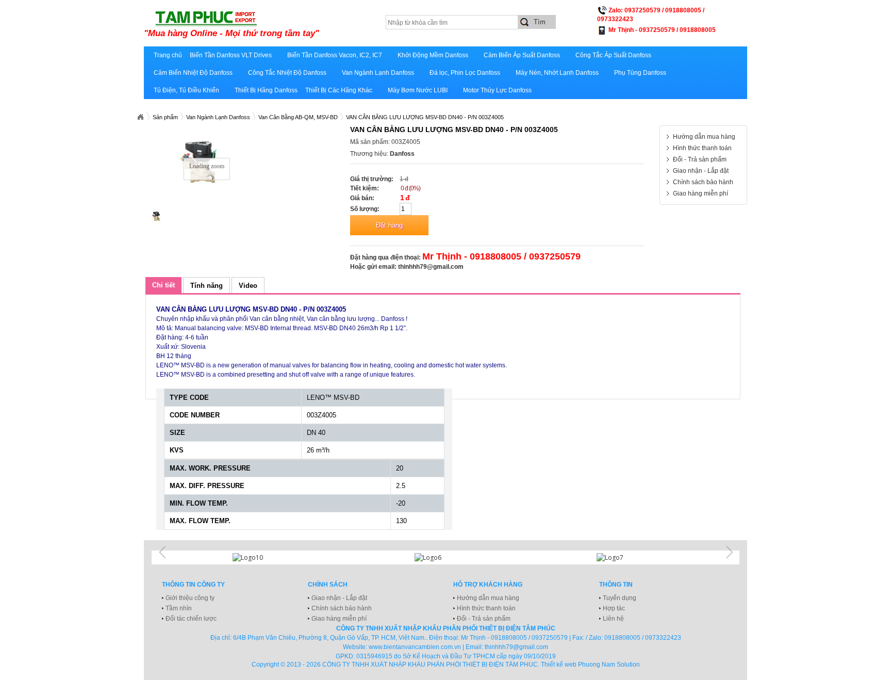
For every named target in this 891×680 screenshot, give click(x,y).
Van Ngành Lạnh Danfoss (378, 72)
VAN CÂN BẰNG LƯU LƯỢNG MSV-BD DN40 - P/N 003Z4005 (425, 117)
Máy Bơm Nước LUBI (418, 90)
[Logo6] (445, 557)
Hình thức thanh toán (702, 148)
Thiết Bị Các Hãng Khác (338, 90)
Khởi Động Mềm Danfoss (433, 55)
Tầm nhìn (179, 608)
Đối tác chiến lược (191, 618)
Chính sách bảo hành (703, 182)
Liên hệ (613, 618)
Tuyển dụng (619, 598)
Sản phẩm (165, 117)
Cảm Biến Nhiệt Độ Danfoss (193, 72)
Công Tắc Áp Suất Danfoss (613, 55)
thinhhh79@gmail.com (431, 266)
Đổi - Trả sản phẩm (700, 159)
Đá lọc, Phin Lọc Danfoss (465, 72)
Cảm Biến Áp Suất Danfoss (522, 55)
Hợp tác (614, 608)
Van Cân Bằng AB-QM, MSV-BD (298, 117)
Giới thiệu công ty (190, 598)
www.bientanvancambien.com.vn (415, 647)
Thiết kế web (558, 664)
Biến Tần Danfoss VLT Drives (231, 55)
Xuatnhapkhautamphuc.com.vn (140, 117)
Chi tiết (163, 285)
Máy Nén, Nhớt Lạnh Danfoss (557, 72)
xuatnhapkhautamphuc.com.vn (271, 24)
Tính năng (206, 285)
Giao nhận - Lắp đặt (701, 170)
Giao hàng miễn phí (700, 193)
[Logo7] (627, 557)
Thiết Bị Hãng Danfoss (266, 90)
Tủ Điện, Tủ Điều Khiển (186, 90)
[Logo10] (263, 557)
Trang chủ (168, 55)
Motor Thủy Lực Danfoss (497, 90)
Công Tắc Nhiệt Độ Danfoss (287, 72)
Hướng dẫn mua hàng (704, 136)
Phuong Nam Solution (609, 664)
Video (248, 285)
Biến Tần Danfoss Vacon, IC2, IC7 (334, 55)
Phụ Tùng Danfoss (640, 72)
